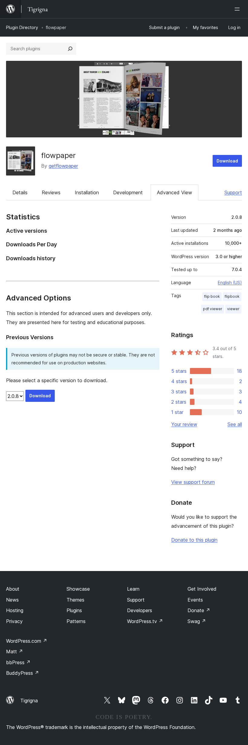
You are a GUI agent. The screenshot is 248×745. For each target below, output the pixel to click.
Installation (87, 192)
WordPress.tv (145, 621)
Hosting (14, 610)
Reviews (51, 192)
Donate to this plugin (194, 540)
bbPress (18, 662)
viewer (233, 309)
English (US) (230, 282)
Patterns (76, 621)
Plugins (74, 610)
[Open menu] (238, 9)
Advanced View (174, 192)
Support (233, 192)
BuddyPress (22, 673)
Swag (197, 621)
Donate (199, 610)
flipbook (232, 296)
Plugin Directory (22, 27)
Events (195, 600)
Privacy (14, 621)
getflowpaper (63, 166)
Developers (139, 610)
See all (234, 424)
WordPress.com (26, 641)
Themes (75, 600)
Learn (133, 589)
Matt (14, 651)
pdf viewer (212, 309)
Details (20, 192)
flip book (212, 296)
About (12, 589)
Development (128, 192)
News (12, 600)
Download (227, 160)
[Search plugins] (70, 49)
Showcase (78, 589)
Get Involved (202, 589)
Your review (184, 424)
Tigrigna (29, 700)
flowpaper (58, 155)
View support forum (193, 482)
